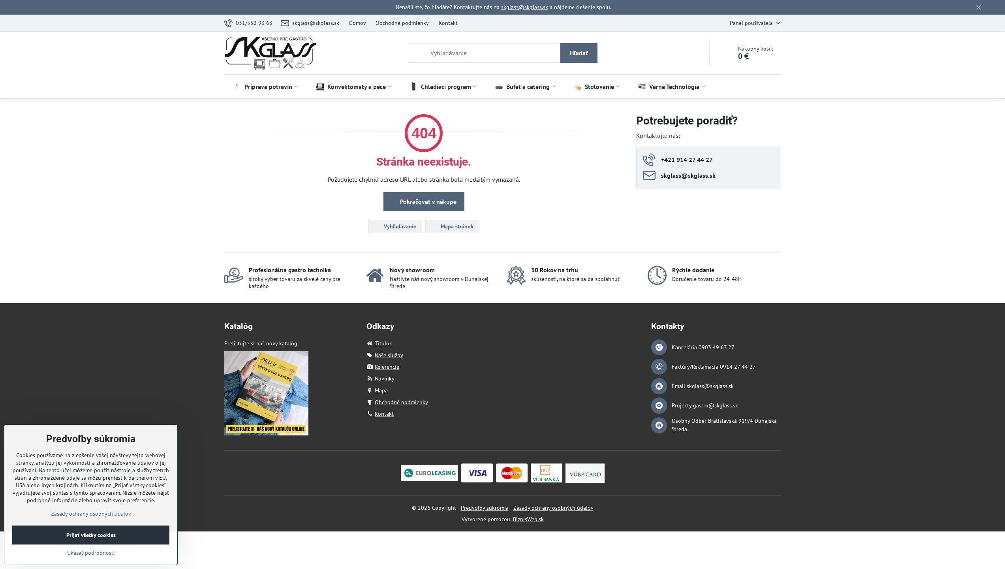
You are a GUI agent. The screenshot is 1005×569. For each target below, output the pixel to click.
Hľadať (579, 53)
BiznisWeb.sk (528, 519)
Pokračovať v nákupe (427, 201)
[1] (266, 433)
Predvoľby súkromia (485, 507)
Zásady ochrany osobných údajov (553, 507)
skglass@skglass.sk (524, 7)
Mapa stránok (456, 226)
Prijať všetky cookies (91, 535)
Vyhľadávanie (399, 226)
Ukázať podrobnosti (91, 552)
